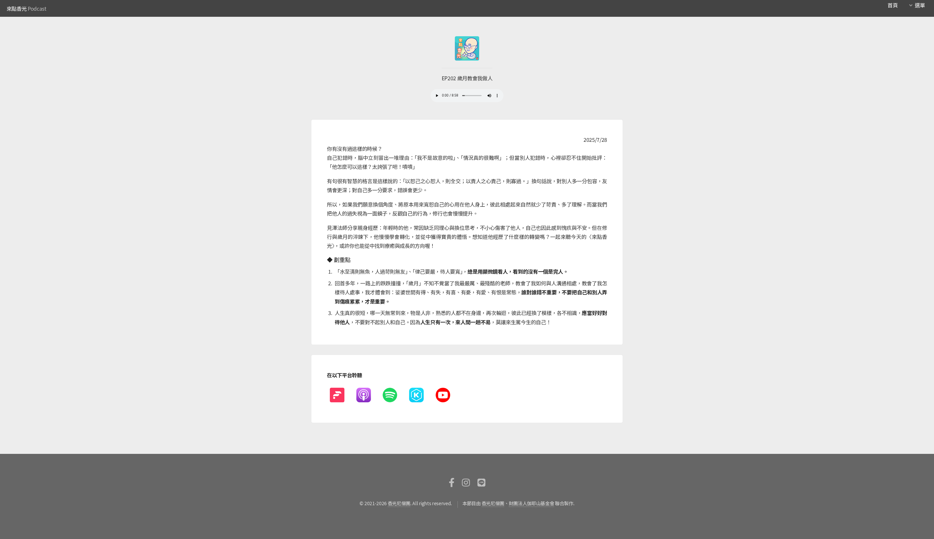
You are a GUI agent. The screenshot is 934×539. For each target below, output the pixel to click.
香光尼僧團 (399, 503)
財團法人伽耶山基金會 (531, 503)
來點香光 (17, 8)
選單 (920, 5)
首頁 (893, 5)
